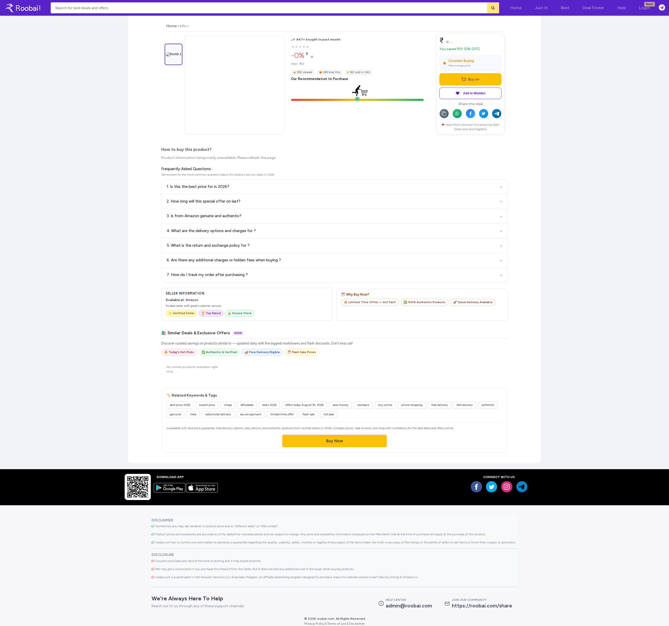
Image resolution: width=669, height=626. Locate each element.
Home (171, 26)
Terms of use (337, 623)
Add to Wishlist (474, 93)
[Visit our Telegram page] (522, 487)
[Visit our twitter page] (491, 487)
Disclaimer (357, 623)
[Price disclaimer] (312, 57)
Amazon (192, 300)
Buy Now (334, 441)
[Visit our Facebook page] (476, 487)
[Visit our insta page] (507, 487)
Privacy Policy (314, 623)
